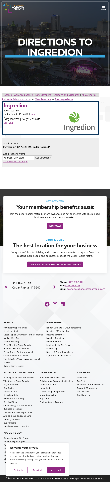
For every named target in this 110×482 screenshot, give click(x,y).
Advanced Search (23, 94)
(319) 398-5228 (72, 285)
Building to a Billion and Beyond (18, 377)
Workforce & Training (13, 398)
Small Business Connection (16, 426)
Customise (19, 470)
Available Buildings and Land (17, 416)
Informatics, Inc (96, 478)
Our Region (8, 388)
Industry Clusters (11, 419)
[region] (37, 459)
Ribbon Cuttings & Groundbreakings (63, 327)
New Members (43, 94)
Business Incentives (12, 409)
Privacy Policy (61, 478)
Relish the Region (11, 331)
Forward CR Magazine (87, 388)
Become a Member (55, 334)
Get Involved (83, 391)
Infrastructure (10, 391)
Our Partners (9, 423)
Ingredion (15, 105)
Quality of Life (83, 395)
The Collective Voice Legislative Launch (22, 359)
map (33, 114)
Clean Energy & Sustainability (17, 405)
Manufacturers (43, 99)
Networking (51, 348)
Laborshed (45, 388)
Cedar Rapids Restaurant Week (18, 352)
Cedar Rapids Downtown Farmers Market (23, 334)
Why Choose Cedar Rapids (16, 381)
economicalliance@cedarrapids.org (86, 289)
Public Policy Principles (14, 441)
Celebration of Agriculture (15, 355)
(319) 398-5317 (75, 282)
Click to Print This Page (15, 161)
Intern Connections (49, 395)
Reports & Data (10, 395)
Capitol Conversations (13, 366)
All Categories (89, 94)
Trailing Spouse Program (51, 402)
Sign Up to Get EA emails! (58, 355)
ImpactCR (44, 398)
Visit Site (8, 122)
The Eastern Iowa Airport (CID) (17, 412)
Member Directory (55, 338)
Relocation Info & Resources (90, 384)
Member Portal (53, 341)
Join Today (55, 225)
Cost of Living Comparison (52, 391)
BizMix (6, 362)
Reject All (37, 470)
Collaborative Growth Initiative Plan (56, 381)
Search (8, 94)
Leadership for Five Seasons (59, 345)
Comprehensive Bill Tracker (16, 438)
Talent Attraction (48, 384)
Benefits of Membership (57, 331)
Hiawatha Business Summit (16, 348)
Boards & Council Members (59, 352)
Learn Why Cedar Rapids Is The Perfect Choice (55, 264)
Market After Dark (11, 338)
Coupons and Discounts (66, 94)
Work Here (82, 377)
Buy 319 (81, 381)
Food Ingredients (64, 99)
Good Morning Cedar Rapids (17, 345)
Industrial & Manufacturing (16, 99)
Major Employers (11, 384)
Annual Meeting (11, 341)
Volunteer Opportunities (15, 327)
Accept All (56, 470)
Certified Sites (10, 402)
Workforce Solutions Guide (52, 377)
